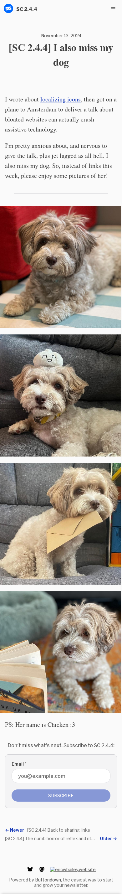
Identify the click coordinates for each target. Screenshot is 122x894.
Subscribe (61, 795)
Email (19, 764)
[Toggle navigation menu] (113, 9)
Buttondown (48, 879)
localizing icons (60, 99)
